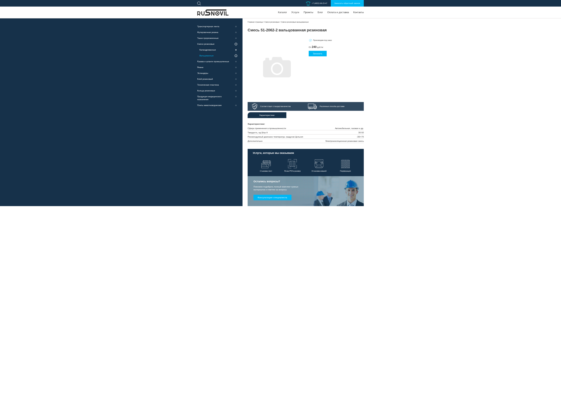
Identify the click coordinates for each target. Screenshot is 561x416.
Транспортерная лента (208, 26)
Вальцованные (206, 55)
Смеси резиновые (205, 44)
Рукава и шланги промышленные (213, 61)
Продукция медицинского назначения (209, 98)
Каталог (282, 12)
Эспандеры (202, 73)
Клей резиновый (205, 79)
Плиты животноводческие (209, 105)
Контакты (358, 12)
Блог (320, 12)
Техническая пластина (208, 85)
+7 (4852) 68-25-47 (319, 3)
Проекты (308, 12)
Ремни (200, 67)
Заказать (317, 53)
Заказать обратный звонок (347, 3)
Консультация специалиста (272, 197)
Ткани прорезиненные (208, 38)
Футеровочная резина (207, 32)
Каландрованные (207, 50)
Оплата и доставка (338, 12)
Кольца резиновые (206, 90)
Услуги (295, 12)
